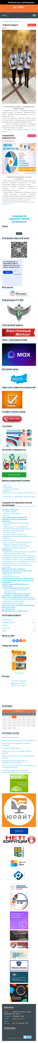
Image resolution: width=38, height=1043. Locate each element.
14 (33, 720)
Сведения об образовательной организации (19, 219)
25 (19, 725)
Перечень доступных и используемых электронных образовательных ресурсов (16, 771)
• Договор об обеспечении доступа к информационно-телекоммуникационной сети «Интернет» (18, 536)
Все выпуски (19, 673)
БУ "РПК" (19, 7)
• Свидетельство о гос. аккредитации (15, 527)
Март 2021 (19, 711)
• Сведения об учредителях (11, 513)
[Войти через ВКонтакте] (17, 640)
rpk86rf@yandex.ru (19, 1019)
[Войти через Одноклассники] (24, 640)
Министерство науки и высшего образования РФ (19, 740)
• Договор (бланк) (9, 592)
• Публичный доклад (9, 540)
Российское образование (11, 748)
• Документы (6, 491)
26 (23, 725)
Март (16, 21)
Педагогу (5, 625)
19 (23, 722)
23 (9, 725)
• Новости (5, 485)
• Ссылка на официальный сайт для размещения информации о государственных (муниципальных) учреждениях (18, 601)
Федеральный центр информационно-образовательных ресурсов (15, 762)
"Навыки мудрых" (10, 25)
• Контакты (6, 515)
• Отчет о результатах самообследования (16, 542)
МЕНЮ (4, 15)
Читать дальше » (7, 203)
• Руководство (7, 575)
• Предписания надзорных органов (14, 544)
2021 (10, 21)
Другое (4, 28)
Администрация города (10, 737)
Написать (8, 272)
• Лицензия (5, 525)
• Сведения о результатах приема (13, 554)
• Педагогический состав (10, 576)
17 (14, 722)
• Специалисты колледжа (10, 489)
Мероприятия (7, 620)
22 (4, 725)
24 (14, 725)
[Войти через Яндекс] (20, 640)
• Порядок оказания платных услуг (14, 590)
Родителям (6, 628)
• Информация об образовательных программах (19, 552)
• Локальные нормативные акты (13, 531)
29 (4, 728)
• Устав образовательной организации (15, 523)
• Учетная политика (9, 533)
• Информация (7, 487)
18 (19, 722)
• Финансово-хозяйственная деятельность (17, 529)
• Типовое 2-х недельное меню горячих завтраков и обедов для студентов (15, 547)
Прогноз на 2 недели (19, 685)
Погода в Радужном (19, 681)
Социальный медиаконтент (9, 136)
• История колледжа (9, 511)
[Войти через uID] (13, 640)
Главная (5, 21)
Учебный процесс (8, 141)
